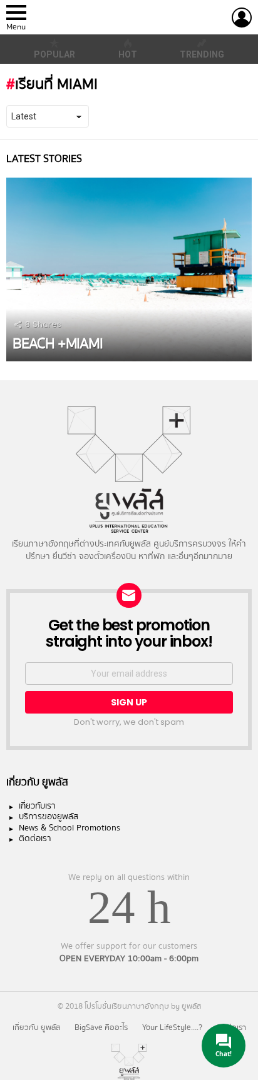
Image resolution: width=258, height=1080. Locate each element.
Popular (54, 54)
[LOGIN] (242, 17)
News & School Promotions (69, 828)
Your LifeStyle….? (172, 1027)
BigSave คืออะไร (101, 1027)
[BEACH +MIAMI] (129, 269)
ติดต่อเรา (35, 839)
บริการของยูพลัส (48, 817)
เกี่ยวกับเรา (37, 806)
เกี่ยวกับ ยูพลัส (36, 1027)
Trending (202, 54)
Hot (127, 54)
